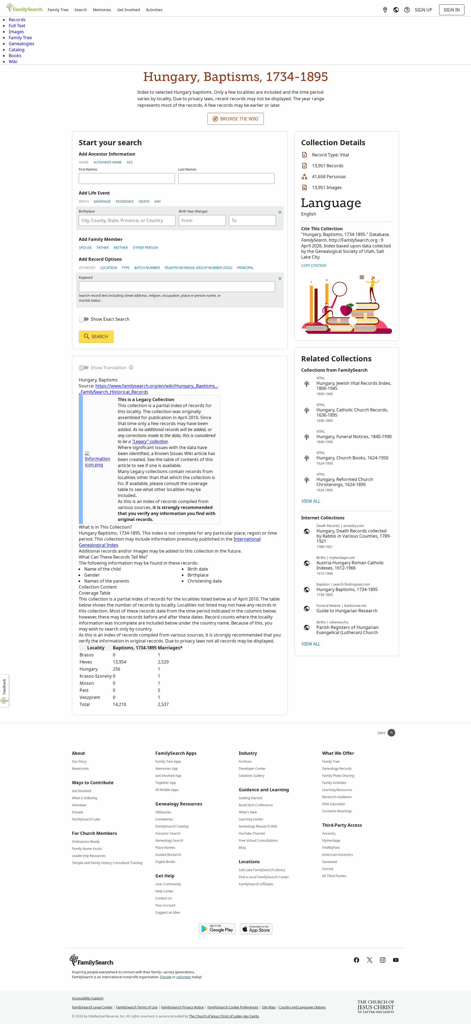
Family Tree (58, 9)
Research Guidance (337, 797)
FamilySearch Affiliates (256, 884)
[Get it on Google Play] (217, 929)
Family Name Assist (87, 848)
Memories (102, 9)
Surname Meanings (337, 811)
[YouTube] (395, 960)
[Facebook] (356, 960)
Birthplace (87, 211)
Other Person (145, 247)
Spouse (85, 247)
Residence (125, 201)
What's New (248, 812)
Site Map (268, 1007)
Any (157, 201)
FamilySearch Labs (86, 819)
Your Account (165, 905)
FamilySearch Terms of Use (137, 1007)
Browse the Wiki (239, 119)
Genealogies (21, 44)
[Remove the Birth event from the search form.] (280, 212)
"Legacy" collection (150, 441)
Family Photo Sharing (338, 775)
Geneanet (329, 861)
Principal (245, 267)
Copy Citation (313, 265)
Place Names (165, 847)
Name (84, 162)
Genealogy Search (169, 840)
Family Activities (334, 782)
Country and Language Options (302, 1007)
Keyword (87, 267)
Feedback (4, 687)
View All (310, 501)
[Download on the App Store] (256, 928)
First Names (88, 169)
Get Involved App (168, 775)
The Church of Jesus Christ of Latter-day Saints (224, 1016)
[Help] (406, 9)
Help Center (164, 891)
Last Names (187, 169)
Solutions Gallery (251, 775)
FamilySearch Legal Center (92, 1007)
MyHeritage (331, 840)
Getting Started (250, 798)
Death (144, 201)
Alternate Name (107, 162)
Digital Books (165, 861)
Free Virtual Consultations (258, 840)
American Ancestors (337, 854)
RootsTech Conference (256, 805)
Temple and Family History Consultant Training (107, 863)
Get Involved (128, 9)
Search (80, 9)
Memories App (166, 768)
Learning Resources (337, 789)
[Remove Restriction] (280, 278)
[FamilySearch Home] (25, 8)
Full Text (17, 26)
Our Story (79, 761)
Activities (154, 9)
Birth (84, 201)
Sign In (452, 10)
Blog (242, 847)
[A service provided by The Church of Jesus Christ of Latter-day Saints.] (376, 1007)
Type (125, 267)
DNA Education (333, 804)
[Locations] (385, 9)
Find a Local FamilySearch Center (264, 877)
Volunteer (79, 805)
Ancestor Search (167, 833)
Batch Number (147, 267)
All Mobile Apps (167, 789)
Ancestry (329, 833)
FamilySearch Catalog (171, 826)
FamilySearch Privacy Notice (182, 1007)
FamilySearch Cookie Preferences (232, 1007)
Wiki (13, 62)
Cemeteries (164, 819)
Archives (245, 761)
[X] (369, 960)
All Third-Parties (334, 876)
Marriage (102, 201)
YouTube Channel (252, 833)
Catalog (17, 50)
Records (17, 20)
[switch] (84, 319)
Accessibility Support (87, 998)
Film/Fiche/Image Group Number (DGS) (198, 267)
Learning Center (251, 819)
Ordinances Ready (85, 841)
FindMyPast (331, 847)
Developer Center (252, 768)
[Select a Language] (396, 9)
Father (103, 247)
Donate (77, 812)
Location (108, 267)
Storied (327, 869)
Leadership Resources (88, 855)
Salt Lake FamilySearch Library (262, 870)
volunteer (183, 977)
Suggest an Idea (167, 912)
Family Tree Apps (168, 761)
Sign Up (423, 10)
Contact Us (163, 898)
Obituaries (163, 812)
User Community (168, 884)
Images (16, 32)
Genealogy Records (337, 768)
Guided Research (168, 854)
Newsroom (80, 768)
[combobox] (127, 220)
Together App (165, 782)
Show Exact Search (110, 319)
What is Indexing (84, 798)
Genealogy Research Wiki (258, 826)
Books (15, 56)
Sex (129, 162)
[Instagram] (382, 960)
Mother (121, 247)
